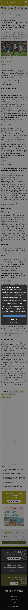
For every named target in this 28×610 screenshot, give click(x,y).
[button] (14, 322)
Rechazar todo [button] (14, 319)
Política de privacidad (11, 312)
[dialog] (14, 305)
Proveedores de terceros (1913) (8, 300)
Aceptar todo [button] (14, 316)
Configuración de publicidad (13, 309)
